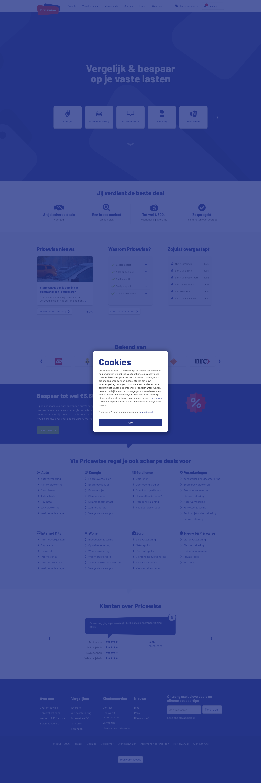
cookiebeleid (146, 411)
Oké (130, 422)
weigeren (157, 397)
